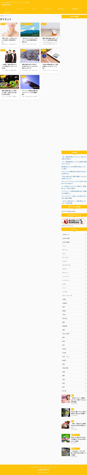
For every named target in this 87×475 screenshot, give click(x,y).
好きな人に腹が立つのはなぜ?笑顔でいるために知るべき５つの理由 (78, 439)
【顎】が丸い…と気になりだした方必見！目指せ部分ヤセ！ (9, 40)
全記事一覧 (7, 12)
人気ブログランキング (67, 225)
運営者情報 (75, 8)
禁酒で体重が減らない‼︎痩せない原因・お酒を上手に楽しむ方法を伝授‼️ (9, 92)
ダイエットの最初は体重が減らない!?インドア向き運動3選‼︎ (30, 92)
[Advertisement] (74, 85)
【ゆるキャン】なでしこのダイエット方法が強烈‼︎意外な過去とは (30, 40)
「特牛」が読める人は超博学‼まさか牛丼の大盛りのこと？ (78, 425)
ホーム (6, 8)
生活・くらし (20, 8)
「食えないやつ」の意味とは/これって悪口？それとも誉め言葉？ (78, 399)
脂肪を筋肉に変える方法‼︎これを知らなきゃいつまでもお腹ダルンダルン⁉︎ (30, 66)
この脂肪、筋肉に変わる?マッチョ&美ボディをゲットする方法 (9, 66)
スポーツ (34, 8)
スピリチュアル (47, 8)
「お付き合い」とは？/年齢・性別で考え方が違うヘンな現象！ (79, 453)
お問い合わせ (61, 8)
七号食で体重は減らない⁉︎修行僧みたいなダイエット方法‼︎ (50, 66)
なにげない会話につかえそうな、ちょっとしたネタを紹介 (43, 467)
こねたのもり (6, 5)
